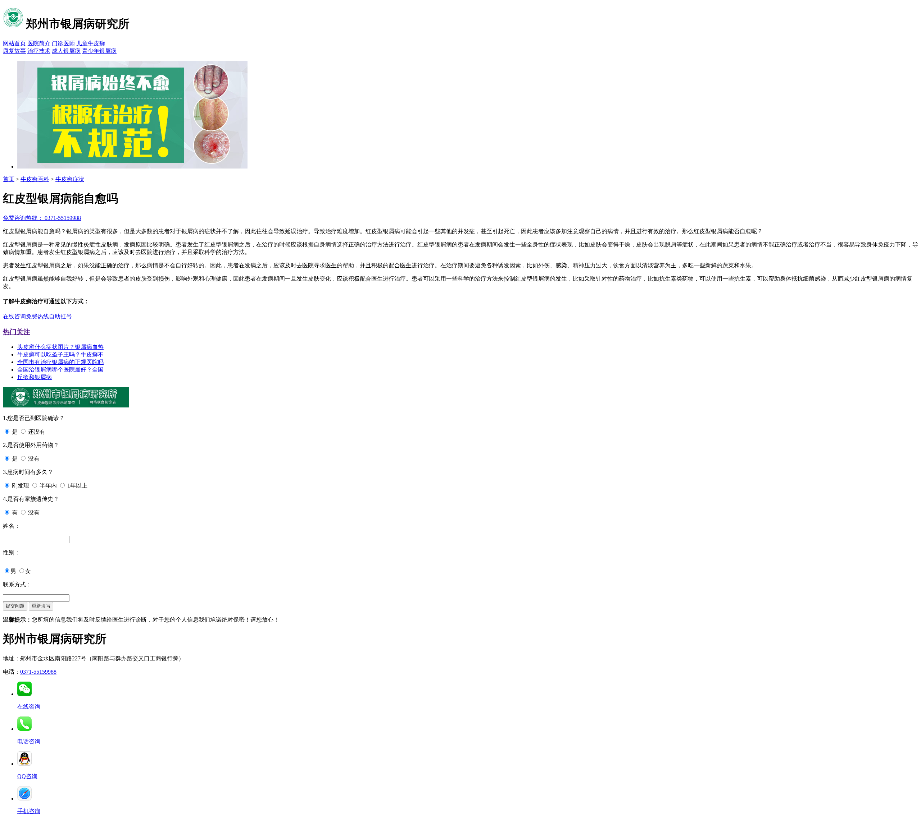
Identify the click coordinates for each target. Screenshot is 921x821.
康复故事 (14, 51)
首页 (8, 179)
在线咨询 (14, 316)
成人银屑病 (66, 51)
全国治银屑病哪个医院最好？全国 (60, 369)
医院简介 (38, 43)
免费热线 (37, 316)
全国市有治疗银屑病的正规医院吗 (60, 362)
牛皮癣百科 (35, 179)
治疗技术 (38, 51)
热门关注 (16, 332)
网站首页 (14, 43)
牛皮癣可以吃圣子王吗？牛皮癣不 (60, 354)
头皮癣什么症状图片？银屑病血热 (60, 347)
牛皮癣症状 (69, 179)
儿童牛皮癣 (90, 43)
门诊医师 (63, 43)
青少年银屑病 (99, 51)
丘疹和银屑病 (34, 377)
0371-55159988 (38, 672)
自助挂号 (60, 316)
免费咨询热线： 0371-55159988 (42, 218)
